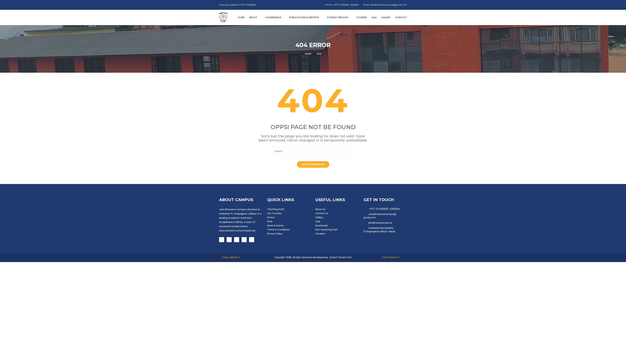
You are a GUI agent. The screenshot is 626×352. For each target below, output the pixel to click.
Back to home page (313, 164)
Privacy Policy (275, 233)
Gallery (386, 17)
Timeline (320, 233)
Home (241, 17)
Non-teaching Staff (326, 229)
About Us (320, 209)
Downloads (321, 225)
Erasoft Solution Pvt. (341, 257)
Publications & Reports (304, 17)
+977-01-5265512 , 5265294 (384, 209)
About (253, 17)
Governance (273, 17)
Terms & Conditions (278, 229)
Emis (269, 221)
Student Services (338, 17)
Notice (271, 217)
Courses (361, 17)
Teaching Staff (275, 209)
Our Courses (274, 213)
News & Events (275, 225)
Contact (401, 17)
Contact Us (321, 213)
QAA (374, 17)
